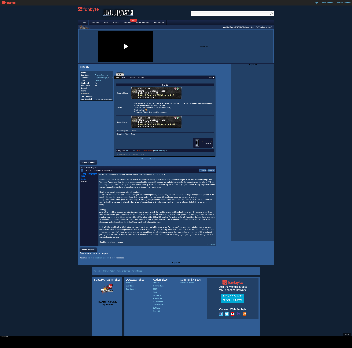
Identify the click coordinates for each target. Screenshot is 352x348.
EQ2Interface (158, 302)
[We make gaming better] (9, 2)
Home (83, 22)
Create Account (327, 3)
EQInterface (157, 299)
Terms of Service (123, 271)
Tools (210, 77)
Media (132, 77)
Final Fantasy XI (207, 142)
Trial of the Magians (145, 150)
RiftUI (155, 292)
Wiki (106, 22)
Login (316, 3)
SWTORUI (157, 295)
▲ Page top (211, 244)
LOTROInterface (159, 305)
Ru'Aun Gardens (101, 75)
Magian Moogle (101, 78)
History (124, 77)
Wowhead (129, 283)
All (96, 73)
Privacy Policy (109, 271)
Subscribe (97, 271)
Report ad (204, 46)
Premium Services (343, 3)
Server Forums (142, 22)
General (98, 80)
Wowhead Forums (187, 283)
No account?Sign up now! (233, 298)
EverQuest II (130, 289)
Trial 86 (134, 131)
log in (90, 258)
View (117, 77)
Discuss (141, 77)
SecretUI (156, 311)
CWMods (156, 308)
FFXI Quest (130, 150)
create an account (102, 258)
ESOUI (155, 289)
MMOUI (156, 283)
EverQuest (130, 286)
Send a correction (148, 158)
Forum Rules (137, 271)
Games (128, 21)
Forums (116, 22)
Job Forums (159, 22)
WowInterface (158, 286)
